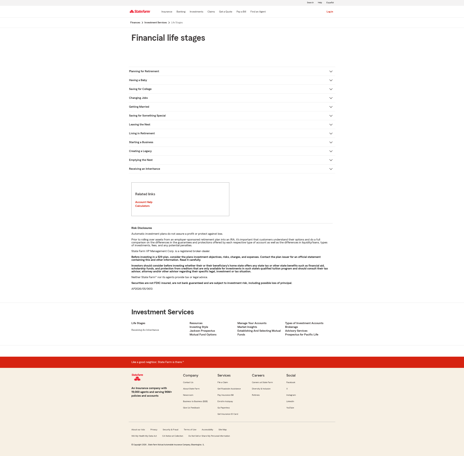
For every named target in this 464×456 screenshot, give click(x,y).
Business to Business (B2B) (195, 401)
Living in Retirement (142, 133)
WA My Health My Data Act (144, 436)
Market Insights (247, 327)
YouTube (290, 408)
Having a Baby (138, 80)
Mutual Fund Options (203, 334)
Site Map (223, 429)
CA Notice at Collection (172, 436)
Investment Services (162, 312)
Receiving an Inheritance (144, 168)
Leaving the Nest (139, 124)
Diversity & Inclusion (261, 389)
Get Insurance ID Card (228, 414)
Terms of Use (190, 429)
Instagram (291, 395)
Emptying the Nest (141, 160)
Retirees (256, 395)
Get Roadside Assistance (229, 389)
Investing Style (199, 327)
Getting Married (139, 106)
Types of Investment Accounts (304, 323)
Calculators (142, 205)
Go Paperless (224, 408)
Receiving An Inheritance (145, 330)
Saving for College (140, 89)
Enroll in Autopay (225, 401)
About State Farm (191, 389)
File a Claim (223, 382)
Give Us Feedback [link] (191, 408)
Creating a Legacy (140, 151)
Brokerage (291, 327)
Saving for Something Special (147, 115)
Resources (196, 323)
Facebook (290, 382)
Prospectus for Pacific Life (301, 334)
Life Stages (138, 323)
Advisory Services (296, 330)
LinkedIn (290, 401)
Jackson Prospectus (202, 330)
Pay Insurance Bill (225, 395)
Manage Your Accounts (251, 323)
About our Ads (138, 429)
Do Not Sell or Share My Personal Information (209, 436)
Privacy (153, 429)
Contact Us (188, 382)
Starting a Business (141, 142)
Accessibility (207, 429)
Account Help (143, 202)
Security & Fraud (170, 429)
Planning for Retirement (144, 71)
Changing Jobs (138, 97)
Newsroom (188, 395)
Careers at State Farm (262, 382)
